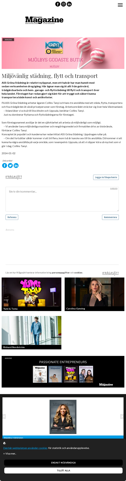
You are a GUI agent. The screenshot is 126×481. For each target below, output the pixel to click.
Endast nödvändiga (63, 462)
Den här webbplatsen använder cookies (25, 447)
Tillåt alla (63, 470)
